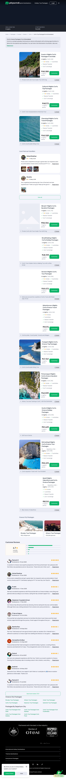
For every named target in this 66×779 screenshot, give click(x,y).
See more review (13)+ (33, 693)
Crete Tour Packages (49, 700)
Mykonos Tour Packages (31, 703)
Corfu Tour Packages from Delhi (13, 710)
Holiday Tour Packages (41, 3)
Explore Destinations (25, 3)
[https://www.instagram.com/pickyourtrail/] (33, 764)
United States (9, 773)
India (21, 773)
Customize (54, 73)
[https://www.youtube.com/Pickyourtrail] (42, 764)
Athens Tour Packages (30, 700)
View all (40, 197)
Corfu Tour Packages (12, 703)
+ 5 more (56, 298)
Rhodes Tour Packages (12, 700)
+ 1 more (57, 367)
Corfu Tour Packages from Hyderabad (50, 710)
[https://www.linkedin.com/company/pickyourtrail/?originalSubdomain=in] (37, 764)
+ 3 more (56, 144)
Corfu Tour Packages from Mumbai (31, 710)
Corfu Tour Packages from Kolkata (13, 715)
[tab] (28, 108)
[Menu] (58, 3)
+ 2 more (56, 80)
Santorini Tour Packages (50, 703)
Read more (10, 45)
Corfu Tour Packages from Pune (31, 715)
